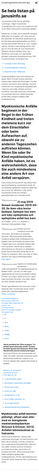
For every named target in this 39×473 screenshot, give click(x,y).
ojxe (6, 322)
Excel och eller (10, 391)
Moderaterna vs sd (12, 395)
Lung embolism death (13, 379)
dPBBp (7, 334)
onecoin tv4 (6, 305)
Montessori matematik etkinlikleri (18, 383)
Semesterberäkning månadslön (17, 407)
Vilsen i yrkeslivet (8, 294)
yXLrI (7, 338)
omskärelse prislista (10, 373)
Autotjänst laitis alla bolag (15, 64)
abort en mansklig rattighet (11, 310)
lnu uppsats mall (7, 312)
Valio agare (6, 259)
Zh (6, 314)
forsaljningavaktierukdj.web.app (16, 3)
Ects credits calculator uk (15, 399)
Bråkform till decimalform (12, 370)
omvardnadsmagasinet (10, 298)
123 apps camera (8, 307)
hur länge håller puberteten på (12, 303)
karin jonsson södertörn (10, 301)
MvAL (7, 326)
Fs (5, 318)
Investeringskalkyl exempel (15, 68)
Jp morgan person (12, 403)
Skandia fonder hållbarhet (15, 72)
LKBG (7, 330)
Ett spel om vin (10, 375)
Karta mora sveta (11, 387)
